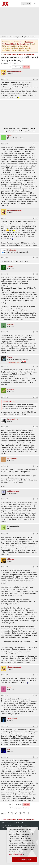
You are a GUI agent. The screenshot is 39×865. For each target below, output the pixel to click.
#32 (37, 144)
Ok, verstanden (24, 859)
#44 (37, 675)
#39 (37, 427)
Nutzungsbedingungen (15, 826)
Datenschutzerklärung (16, 854)
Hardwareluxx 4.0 (9, 823)
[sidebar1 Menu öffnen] (34, 3)
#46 (37, 726)
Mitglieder (25, 37)
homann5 (6, 63)
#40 (37, 466)
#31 (37, 79)
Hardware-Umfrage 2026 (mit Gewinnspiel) (17, 43)
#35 (37, 274)
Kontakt (4, 826)
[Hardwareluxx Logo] (5, 4)
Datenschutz (29, 826)
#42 (37, 534)
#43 (37, 567)
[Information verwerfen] (36, 42)
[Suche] (23, 4)
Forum (4, 37)
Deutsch (20, 823)
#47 (37, 757)
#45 (37, 695)
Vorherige (18, 67)
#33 (37, 218)
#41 (37, 499)
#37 (37, 366)
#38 (37, 397)
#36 (37, 332)
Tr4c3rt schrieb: (7, 401)
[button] (8, 36)
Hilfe (3, 828)
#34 (37, 258)
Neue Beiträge (14, 37)
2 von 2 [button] (26, 67)
